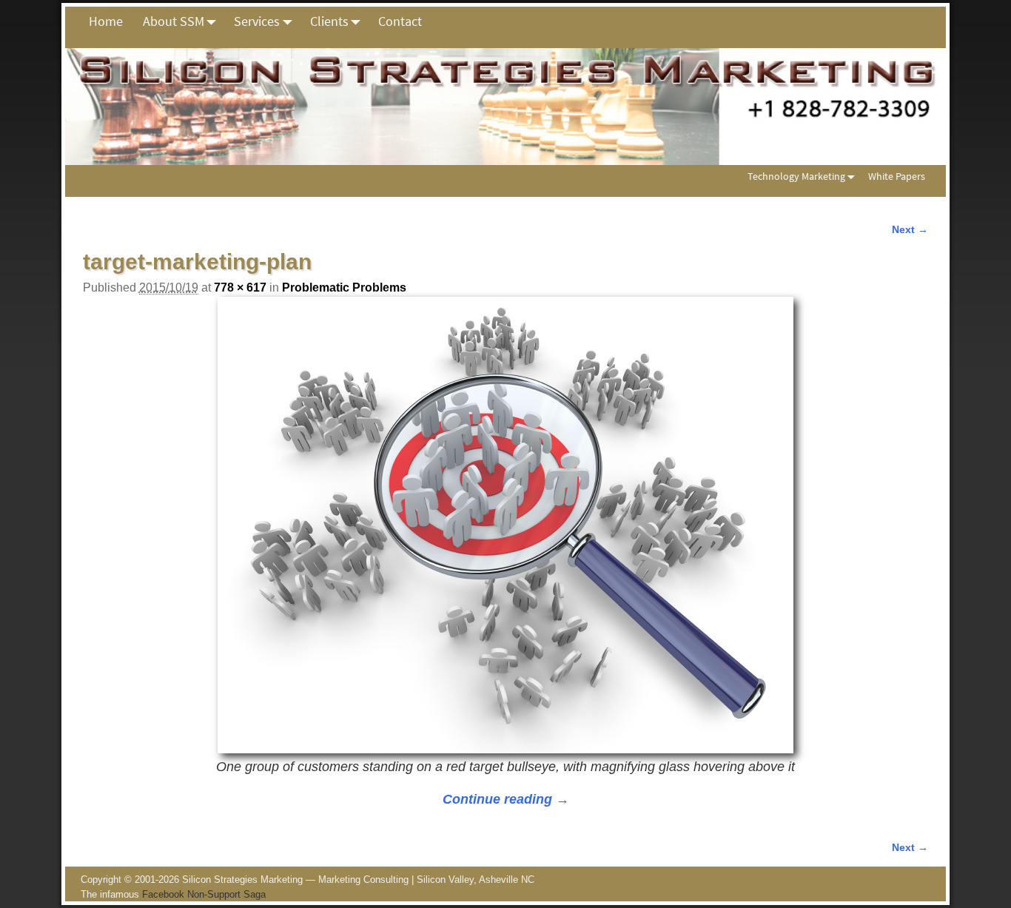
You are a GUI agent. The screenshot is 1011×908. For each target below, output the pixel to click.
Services (257, 21)
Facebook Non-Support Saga (204, 894)
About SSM (173, 21)
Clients (329, 21)
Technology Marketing (796, 176)
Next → (910, 229)
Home (106, 21)
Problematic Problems (344, 287)
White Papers (896, 176)
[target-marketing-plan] (505, 525)
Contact (400, 21)
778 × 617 (240, 287)
